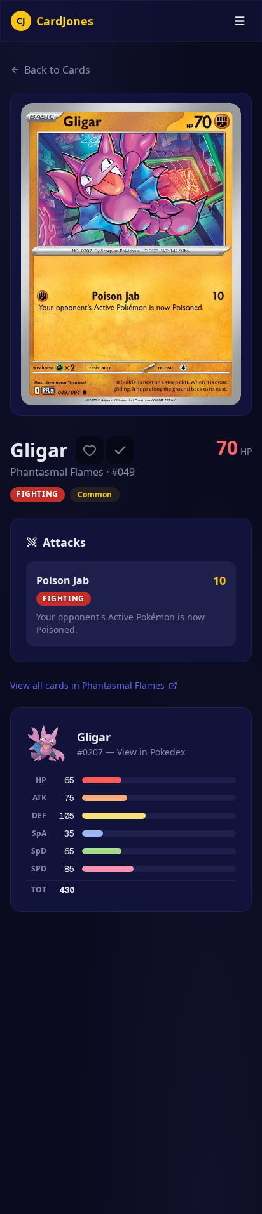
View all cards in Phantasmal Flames (87, 685)
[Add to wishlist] (90, 450)
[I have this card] (120, 450)
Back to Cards (57, 70)
